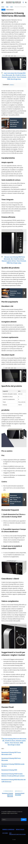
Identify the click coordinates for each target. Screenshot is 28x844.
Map (10, 833)
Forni (3, 9)
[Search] (26, 2)
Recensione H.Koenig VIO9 (9, 770)
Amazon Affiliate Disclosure (17, 834)
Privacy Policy (20, 829)
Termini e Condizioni (8, 829)
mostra (11, 84)
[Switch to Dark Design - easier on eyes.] (23, 2)
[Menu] (2, 2)
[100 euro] (13, 2)
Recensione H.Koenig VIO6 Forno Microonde (7, 795)
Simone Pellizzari (10, 9)
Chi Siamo (5, 833)
